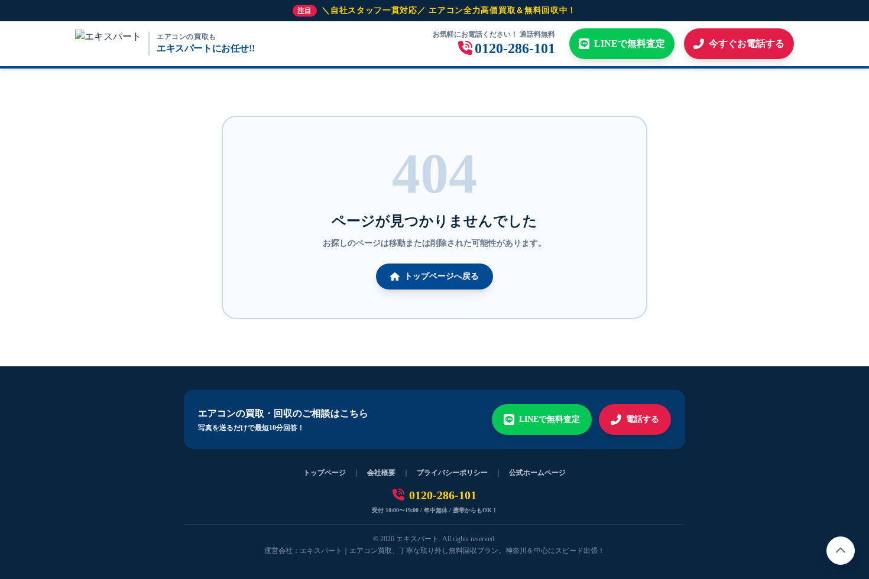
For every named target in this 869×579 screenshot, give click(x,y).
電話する (642, 419)
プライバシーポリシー (452, 473)
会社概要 (381, 473)
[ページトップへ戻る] (840, 550)
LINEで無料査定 (549, 419)
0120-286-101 (442, 495)
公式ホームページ (537, 473)
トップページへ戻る (441, 276)
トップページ (324, 473)
